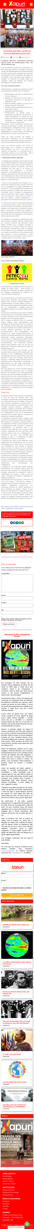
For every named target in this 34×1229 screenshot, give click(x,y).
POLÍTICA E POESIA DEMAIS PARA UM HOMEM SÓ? (16, 993)
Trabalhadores (9, 508)
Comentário (5, 573)
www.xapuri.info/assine (8, 851)
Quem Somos (7, 1176)
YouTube (6, 1206)
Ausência (7, 506)
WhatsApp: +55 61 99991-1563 (13, 1217)
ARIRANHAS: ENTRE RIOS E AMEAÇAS (16, 925)
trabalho (20, 508)
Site (2, 610)
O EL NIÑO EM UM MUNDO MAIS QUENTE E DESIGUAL (17, 963)
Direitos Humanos (25, 57)
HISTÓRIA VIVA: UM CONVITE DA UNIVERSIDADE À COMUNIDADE (14, 1106)
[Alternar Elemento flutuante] (27, 1224)
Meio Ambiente (15, 506)
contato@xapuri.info (17, 853)
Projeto (28, 506)
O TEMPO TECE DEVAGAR (12, 1054)
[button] (4, 4)
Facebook (6, 1204)
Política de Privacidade (11, 1192)
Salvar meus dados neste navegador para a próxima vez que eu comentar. (16, 619)
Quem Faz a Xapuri (9, 1184)
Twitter (5, 1209)
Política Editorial (8, 1190)
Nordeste (22, 506)
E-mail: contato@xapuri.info (12, 1215)
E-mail (4, 602)
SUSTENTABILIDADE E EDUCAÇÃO (15, 1082)
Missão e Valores (8, 1181)
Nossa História (8, 1179)
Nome (3, 595)
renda (16, 508)
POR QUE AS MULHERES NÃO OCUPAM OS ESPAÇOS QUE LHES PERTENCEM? (16, 1022)
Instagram (6, 1201)
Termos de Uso (8, 1195)
